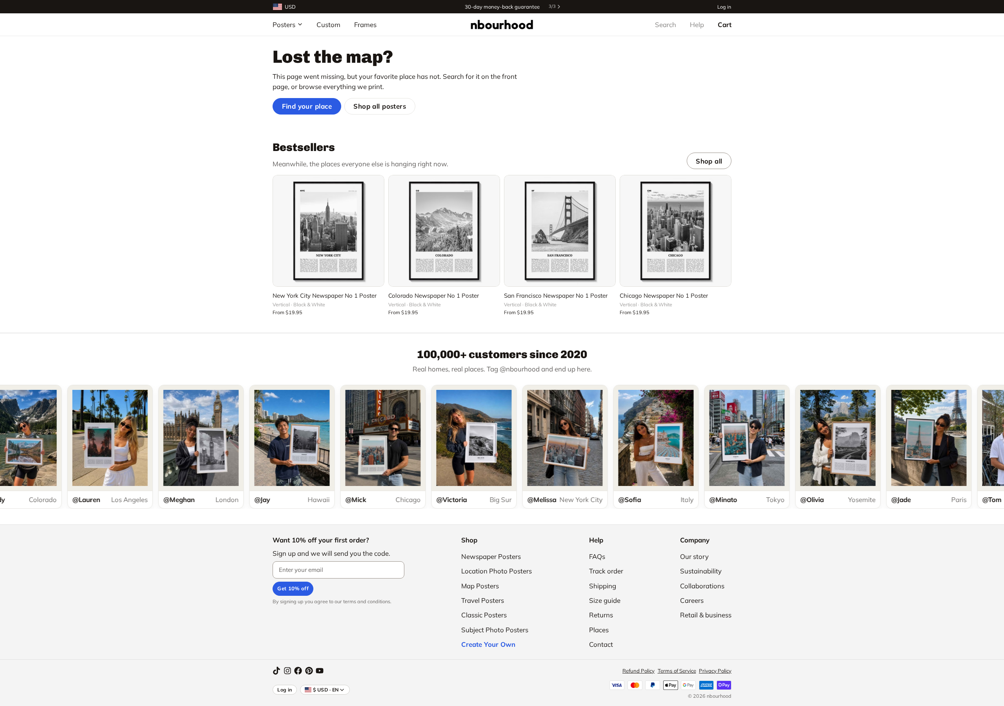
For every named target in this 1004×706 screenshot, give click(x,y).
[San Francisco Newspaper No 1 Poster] (560, 231)
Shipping (602, 586)
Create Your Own (488, 644)
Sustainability (701, 571)
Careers (692, 600)
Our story (694, 556)
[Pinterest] (309, 671)
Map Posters (480, 586)
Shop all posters (379, 106)
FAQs (597, 556)
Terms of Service (677, 671)
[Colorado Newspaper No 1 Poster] (444, 231)
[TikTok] (276, 671)
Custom (328, 24)
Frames (365, 24)
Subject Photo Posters (494, 630)
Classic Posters (484, 615)
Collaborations (702, 586)
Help (697, 24)
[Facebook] (298, 671)
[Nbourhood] (502, 24)
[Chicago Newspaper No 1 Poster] (675, 231)
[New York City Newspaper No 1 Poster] (328, 231)
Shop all (709, 161)
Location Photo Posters (496, 571)
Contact (601, 644)
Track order (606, 571)
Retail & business (705, 615)
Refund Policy (638, 671)
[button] (328, 276)
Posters (284, 24)
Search (665, 24)
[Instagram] (287, 671)
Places (599, 630)
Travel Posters (482, 600)
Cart (724, 24)
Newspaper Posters (491, 556)
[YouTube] (320, 671)
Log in (724, 6)
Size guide (604, 600)
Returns (601, 615)
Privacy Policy (715, 671)
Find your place (307, 106)
